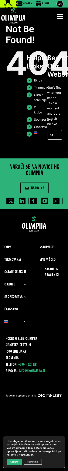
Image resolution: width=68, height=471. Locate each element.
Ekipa (38, 80)
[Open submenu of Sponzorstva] (25, 297)
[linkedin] (22, 201)
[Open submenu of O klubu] (25, 284)
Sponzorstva (43, 119)
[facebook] (33, 201)
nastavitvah (26, 455)
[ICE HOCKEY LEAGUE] (59, 4)
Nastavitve (32, 461)
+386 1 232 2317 (27, 364)
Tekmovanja (43, 88)
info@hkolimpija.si (32, 371)
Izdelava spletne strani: (21, 395)
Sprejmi (14, 461)
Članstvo (40, 127)
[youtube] (44, 201)
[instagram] (56, 201)
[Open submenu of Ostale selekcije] (25, 272)
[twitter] (10, 201)
